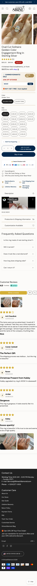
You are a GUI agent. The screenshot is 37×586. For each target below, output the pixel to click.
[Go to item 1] (6, 302)
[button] (7, 59)
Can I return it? (9, 268)
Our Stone (5, 497)
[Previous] (2, 2)
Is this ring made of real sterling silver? (18, 240)
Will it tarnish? (9, 247)
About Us (5, 493)
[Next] (34, 2)
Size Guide (5, 501)
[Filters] (30, 293)
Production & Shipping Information (18, 219)
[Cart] (34, 8)
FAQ (3, 515)
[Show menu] (3, 8)
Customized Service (8, 522)
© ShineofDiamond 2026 (9, 560)
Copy (30, 84)
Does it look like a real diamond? (16, 254)
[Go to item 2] (17, 302)
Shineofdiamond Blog (9, 526)
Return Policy (6, 508)
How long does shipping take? (15, 261)
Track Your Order (7, 519)
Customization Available (14, 225)
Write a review (13, 293)
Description (9, 193)
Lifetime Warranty (7, 504)
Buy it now (19, 154)
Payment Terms (7, 512)
